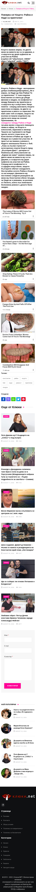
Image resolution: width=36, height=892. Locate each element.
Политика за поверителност (13, 828)
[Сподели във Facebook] (3, 399)
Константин (6, 378)
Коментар (8, 657)
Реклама (6, 816)
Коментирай (12, 686)
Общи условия (8, 824)
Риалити (6, 863)
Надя (10, 383)
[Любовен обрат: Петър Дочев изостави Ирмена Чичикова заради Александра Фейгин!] (18, 603)
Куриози (6, 851)
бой (4, 383)
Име (6, 635)
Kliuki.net (7, 21)
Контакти (6, 820)
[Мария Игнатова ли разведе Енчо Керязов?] (6, 729)
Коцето (24, 378)
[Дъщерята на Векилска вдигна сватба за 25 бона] (6, 743)
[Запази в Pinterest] (23, 399)
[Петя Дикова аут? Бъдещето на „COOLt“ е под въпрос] (18, 422)
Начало (3, 8)
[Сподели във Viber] (8, 399)
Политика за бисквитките (12, 832)
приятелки (28, 383)
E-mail (6, 646)
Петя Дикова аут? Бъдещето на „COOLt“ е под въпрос (23, 757)
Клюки (11, 8)
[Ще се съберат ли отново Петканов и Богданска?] (18, 568)
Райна (16, 378)
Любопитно (7, 859)
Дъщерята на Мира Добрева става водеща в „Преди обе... (23, 771)
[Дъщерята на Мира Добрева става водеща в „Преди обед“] (6, 773)
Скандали (6, 855)
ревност (19, 383)
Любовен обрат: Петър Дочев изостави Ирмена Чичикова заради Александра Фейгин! (16, 618)
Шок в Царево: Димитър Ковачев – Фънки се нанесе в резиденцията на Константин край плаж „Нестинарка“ (17, 547)
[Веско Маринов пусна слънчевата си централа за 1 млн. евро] (18, 498)
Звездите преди (8, 867)
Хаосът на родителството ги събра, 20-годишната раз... (24, 712)
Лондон (5, 387)
